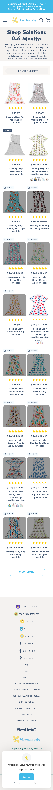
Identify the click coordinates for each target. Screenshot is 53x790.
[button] (5, 20)
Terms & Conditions (26, 720)
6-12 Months (29, 650)
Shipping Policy (26, 702)
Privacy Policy (26, 714)
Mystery (29, 636)
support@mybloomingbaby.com (26, 748)
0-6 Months (29, 643)
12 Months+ (28, 658)
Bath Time (28, 628)
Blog (26, 671)
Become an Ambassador (26, 683)
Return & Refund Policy (26, 708)
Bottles (29, 621)
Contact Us (26, 677)
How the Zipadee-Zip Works (26, 689)
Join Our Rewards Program (26, 695)
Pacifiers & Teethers (29, 614)
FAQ (26, 665)
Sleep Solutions (29, 606)
